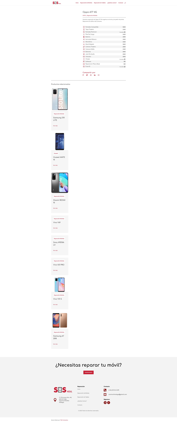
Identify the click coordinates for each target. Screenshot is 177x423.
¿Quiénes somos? (112, 3)
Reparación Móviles (92, 15)
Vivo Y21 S (57, 299)
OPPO (84, 15)
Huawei (56, 153)
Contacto (120, 3)
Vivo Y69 (56, 222)
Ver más (55, 126)
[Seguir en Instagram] (105, 402)
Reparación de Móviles (86, 3)
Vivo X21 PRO (58, 265)
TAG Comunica (64, 420)
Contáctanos (88, 372)
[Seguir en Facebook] (108, 402)
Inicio (77, 3)
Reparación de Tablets (100, 3)
